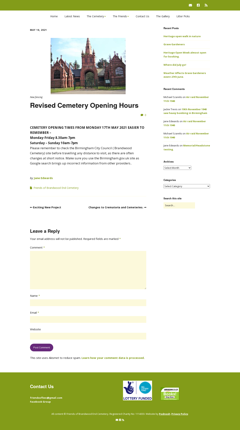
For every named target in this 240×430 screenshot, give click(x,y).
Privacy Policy (179, 414)
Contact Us (142, 16)
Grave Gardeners (174, 44)
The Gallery (163, 16)
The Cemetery (95, 16)
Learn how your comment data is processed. (113, 358)
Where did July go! (175, 64)
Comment (37, 247)
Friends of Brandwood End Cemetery (56, 188)
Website (35, 329)
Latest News (72, 16)
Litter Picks (183, 16)
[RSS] (206, 5)
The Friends (120, 16)
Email (34, 312)
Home (54, 16)
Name (35, 295)
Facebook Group (40, 401)
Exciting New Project (47, 207)
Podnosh (164, 414)
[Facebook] (198, 5)
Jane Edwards (43, 178)
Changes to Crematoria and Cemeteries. (115, 207)
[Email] (191, 5)
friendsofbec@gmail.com (46, 397)
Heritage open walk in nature (182, 36)
